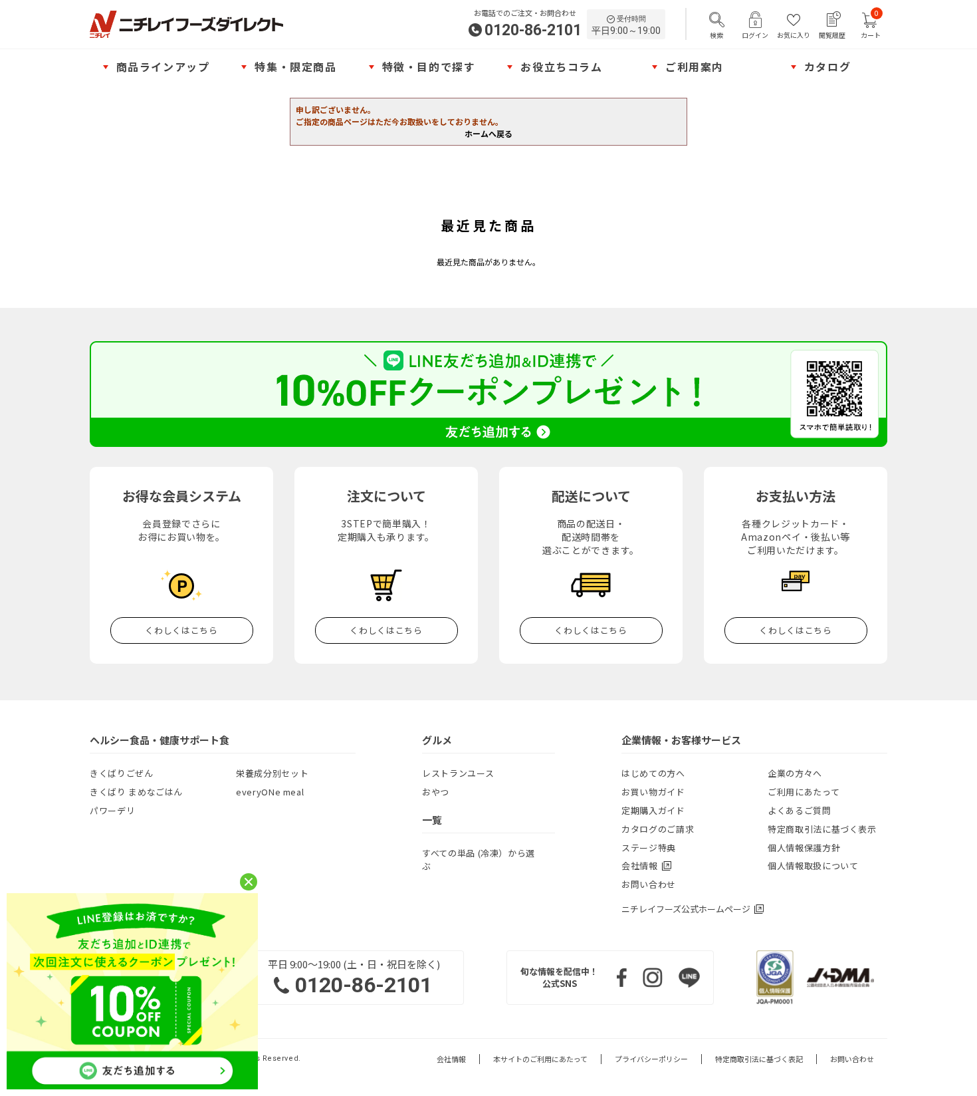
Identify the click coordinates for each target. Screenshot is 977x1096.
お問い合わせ (648, 884)
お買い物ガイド (653, 791)
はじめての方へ (653, 773)
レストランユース (458, 773)
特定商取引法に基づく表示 (822, 829)
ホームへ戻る (488, 133)
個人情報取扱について (813, 865)
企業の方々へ (795, 773)
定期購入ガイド (653, 810)
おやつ (435, 791)
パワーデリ (112, 810)
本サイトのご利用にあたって (540, 1059)
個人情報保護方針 (804, 847)
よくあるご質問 (799, 810)
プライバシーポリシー (651, 1059)
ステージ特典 (648, 847)
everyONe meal (270, 791)
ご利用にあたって (803, 791)
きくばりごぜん (122, 773)
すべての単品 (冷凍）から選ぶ (478, 860)
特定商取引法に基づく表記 (759, 1059)
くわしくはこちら (181, 630)
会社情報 (451, 1059)
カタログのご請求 (657, 829)
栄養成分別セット (272, 773)
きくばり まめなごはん (136, 791)
